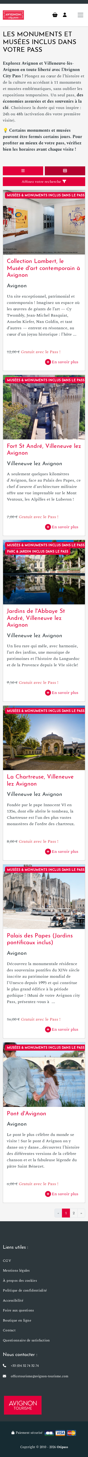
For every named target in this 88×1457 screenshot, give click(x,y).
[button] (23, 170)
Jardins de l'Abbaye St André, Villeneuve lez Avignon (36, 618)
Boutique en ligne (17, 1320)
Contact (9, 1330)
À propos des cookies (20, 1280)
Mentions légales (16, 1270)
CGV (7, 1260)
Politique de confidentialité (25, 1290)
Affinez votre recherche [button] (42, 181)
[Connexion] (65, 15)
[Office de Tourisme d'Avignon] (23, 1404)
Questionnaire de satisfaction (26, 1340)
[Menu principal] (80, 15)
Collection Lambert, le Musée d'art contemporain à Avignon (43, 268)
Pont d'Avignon (26, 1114)
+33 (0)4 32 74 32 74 (25, 1365)
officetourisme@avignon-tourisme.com (39, 1376)
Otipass (62, 1447)
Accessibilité (13, 1300)
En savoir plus (65, 362)
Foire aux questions (18, 1310)
